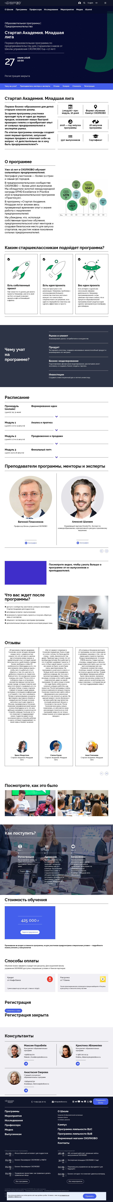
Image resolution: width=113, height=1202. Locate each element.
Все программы (22, 1181)
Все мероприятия (75, 1181)
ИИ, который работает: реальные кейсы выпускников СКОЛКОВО (83, 1154)
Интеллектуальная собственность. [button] (14, 1190)
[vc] (88, 1102)
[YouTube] (79, 1102)
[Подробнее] (57, 417)
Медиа (79, 9)
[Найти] (84, 3)
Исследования (51, 9)
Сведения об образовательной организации (70, 1115)
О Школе (9, 9)
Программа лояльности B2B (75, 1133)
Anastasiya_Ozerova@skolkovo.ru (36, 1084)
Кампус (62, 1124)
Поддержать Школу (100, 1101)
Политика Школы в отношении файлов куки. (56, 1190)
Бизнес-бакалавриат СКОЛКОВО (27, 1167)
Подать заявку (25, 871)
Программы (21, 9)
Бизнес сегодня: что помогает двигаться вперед (86, 1174)
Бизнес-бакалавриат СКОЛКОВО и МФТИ (30, 1160)
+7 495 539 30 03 (39, 1102)
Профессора (35, 9)
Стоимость (77, 86)
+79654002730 (29, 1081)
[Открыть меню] (105, 3)
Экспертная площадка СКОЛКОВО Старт (83, 1160)
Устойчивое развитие (64, 1119)
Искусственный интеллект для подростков (31, 1153)
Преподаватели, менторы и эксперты (35, 86)
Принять (89, 1196)
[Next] (103, 803)
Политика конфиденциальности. (34, 1190)
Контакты (63, 1142)
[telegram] (76, 1102)
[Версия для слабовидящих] (96, 3)
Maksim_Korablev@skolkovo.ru (35, 1057)
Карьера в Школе (63, 1117)
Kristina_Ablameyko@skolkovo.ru (88, 1057)
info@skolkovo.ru (60, 1102)
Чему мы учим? (11, 86)
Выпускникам (13, 1134)
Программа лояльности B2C (75, 1129)
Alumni (88, 9)
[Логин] (80, 3)
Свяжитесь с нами (13, 1011)
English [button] (90, 3)
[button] (82, 497)
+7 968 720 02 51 (82, 1055)
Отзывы (56, 86)
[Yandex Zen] (85, 1102)
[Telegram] (26, 1064)
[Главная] (13, 3)
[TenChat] (91, 1102)
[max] (73, 1102)
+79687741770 (29, 1055)
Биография (32, 543)
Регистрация (89, 86)
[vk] (82, 1102)
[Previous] (9, 803)
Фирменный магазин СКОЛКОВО (77, 1138)
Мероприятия (67, 9)
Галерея (66, 86)
